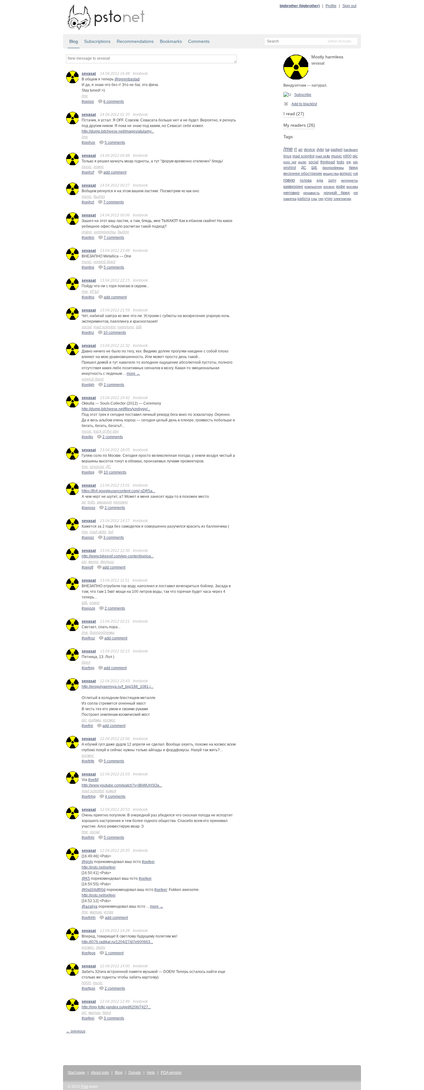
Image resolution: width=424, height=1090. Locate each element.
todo (91, 502)
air (84, 502)
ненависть (311, 193)
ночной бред (104, 262)
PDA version (171, 1072)
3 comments (113, 537)
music (87, 167)
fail (110, 532)
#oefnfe (88, 761)
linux (287, 156)
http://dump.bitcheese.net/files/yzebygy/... (116, 409)
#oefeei (148, 862)
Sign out (349, 6)
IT (295, 150)
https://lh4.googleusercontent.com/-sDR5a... (118, 491)
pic (84, 562)
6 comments (113, 101)
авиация (104, 502)
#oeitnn (88, 237)
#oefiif (93, 780)
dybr (320, 150)
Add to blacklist (304, 104)
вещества (331, 173)
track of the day (106, 431)
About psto (100, 1072)
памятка (289, 199)
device (309, 150)
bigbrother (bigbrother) (300, 6)
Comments (199, 41)
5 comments (115, 142)
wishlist (289, 168)
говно (98, 167)
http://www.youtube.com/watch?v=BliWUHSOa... (122, 785)
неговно (120, 502)
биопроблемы (102, 632)
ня (356, 193)
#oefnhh (89, 917)
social (87, 327)
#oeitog (88, 472)
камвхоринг (293, 186)
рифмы (94, 720)
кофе (340, 186)
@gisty (87, 862)
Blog (73, 41)
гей (355, 173)
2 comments (114, 385)
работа (303, 199)
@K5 (86, 878)
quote (302, 162)
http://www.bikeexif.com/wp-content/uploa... (118, 556)
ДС (108, 467)
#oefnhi (88, 837)
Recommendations (135, 41)
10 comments (114, 332)
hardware (351, 150)
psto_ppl (289, 162)
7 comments (113, 202)
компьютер (313, 186)
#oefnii (87, 726)
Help (151, 1072)
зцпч (332, 180)
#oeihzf (88, 172)
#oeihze (88, 142)
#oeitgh (88, 385)
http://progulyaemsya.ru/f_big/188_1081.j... (117, 686)
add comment (114, 172)
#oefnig (88, 668)
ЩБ (139, 327)
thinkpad (327, 162)
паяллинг (125, 327)
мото (93, 562)
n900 (347, 156)
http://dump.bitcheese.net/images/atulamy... (118, 131)
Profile (331, 6)
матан (96, 912)
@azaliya (89, 906)
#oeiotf (87, 567)
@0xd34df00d (94, 890)
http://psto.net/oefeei (98, 867)
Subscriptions (97, 41)
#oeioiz (88, 537)
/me (85, 96)
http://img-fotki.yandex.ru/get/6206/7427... (116, 1007)
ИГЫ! (94, 291)
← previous (75, 1031)
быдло (99, 196)
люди (100, 947)
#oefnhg (89, 796)
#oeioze (88, 608)
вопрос (346, 173)
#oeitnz (88, 332)
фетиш (107, 562)
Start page (76, 1072)
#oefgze (88, 988)
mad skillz (98, 532)
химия (111, 791)
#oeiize (88, 101)
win (355, 162)
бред (86, 662)
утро (328, 199)
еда (320, 180)
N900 (86, 983)
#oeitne (88, 267)
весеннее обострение (302, 173)
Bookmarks (171, 41)
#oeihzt (88, 202)
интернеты (105, 232)
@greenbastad (127, 79)
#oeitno (88, 297)
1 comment (114, 953)
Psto (84, 1086)
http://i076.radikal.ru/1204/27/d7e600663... (117, 942)
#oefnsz (88, 638)
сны (314, 199)
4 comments (115, 796)
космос (109, 720)
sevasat (89, 73)
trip (348, 162)
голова (306, 180)
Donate (135, 1072)
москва (352, 186)
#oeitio (87, 437)
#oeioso (88, 508)
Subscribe (302, 95)
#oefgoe (89, 953)
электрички (342, 199)
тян (320, 199)
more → (133, 373)
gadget (336, 150)
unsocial (97, 467)
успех (108, 912)
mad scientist (104, 327)
